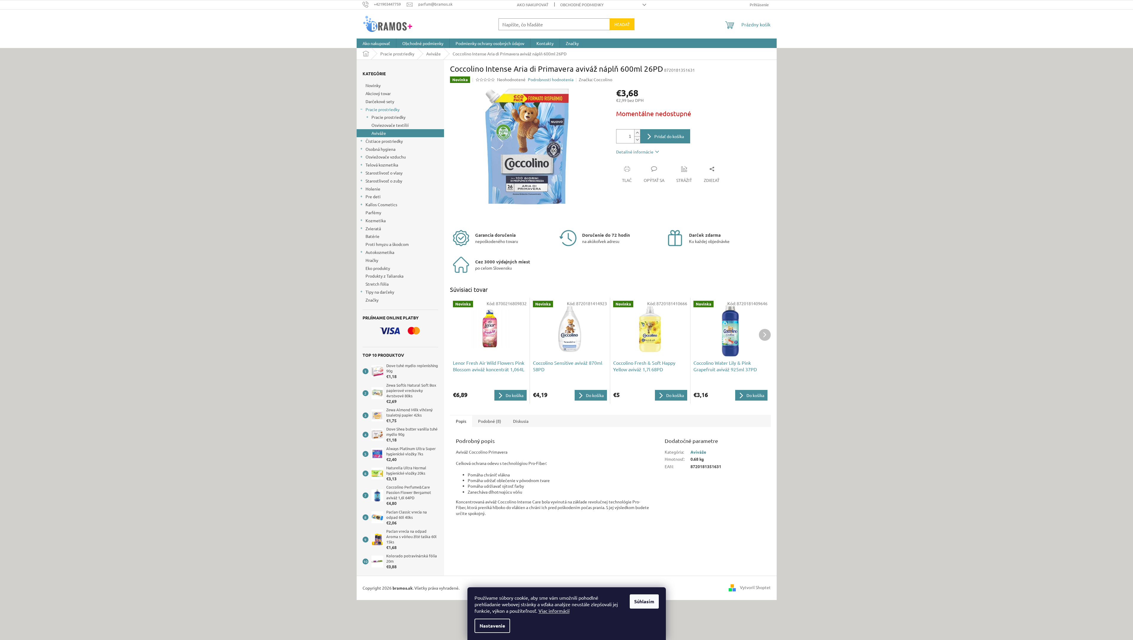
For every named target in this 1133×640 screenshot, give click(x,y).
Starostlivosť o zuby (384, 180)
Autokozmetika (380, 252)
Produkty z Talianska (384, 276)
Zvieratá (373, 228)
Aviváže (378, 133)
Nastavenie (492, 626)
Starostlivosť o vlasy (384, 172)
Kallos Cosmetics (381, 204)
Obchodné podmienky (582, 4)
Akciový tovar (378, 93)
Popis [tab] (461, 421)
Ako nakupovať (532, 4)
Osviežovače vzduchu (386, 156)
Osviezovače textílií (390, 125)
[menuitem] (376, 43)
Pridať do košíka (669, 136)
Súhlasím (644, 601)
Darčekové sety (380, 101)
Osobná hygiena (380, 149)
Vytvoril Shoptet (755, 587)
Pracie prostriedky (383, 109)
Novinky (373, 85)
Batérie (372, 236)
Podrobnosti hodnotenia (550, 79)
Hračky (372, 260)
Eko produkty (378, 268)
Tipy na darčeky (380, 292)
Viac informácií (554, 611)
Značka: (595, 79)
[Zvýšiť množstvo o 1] (637, 132)
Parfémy (373, 212)
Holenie (373, 188)
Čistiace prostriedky (384, 141)
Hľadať (622, 24)
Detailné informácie (634, 151)
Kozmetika (376, 220)
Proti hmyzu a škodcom (387, 244)
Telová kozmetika (382, 164)
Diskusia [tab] (520, 421)
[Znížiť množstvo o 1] (637, 139)
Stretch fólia (377, 284)
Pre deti (373, 196)
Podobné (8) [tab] (489, 421)
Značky (372, 300)
